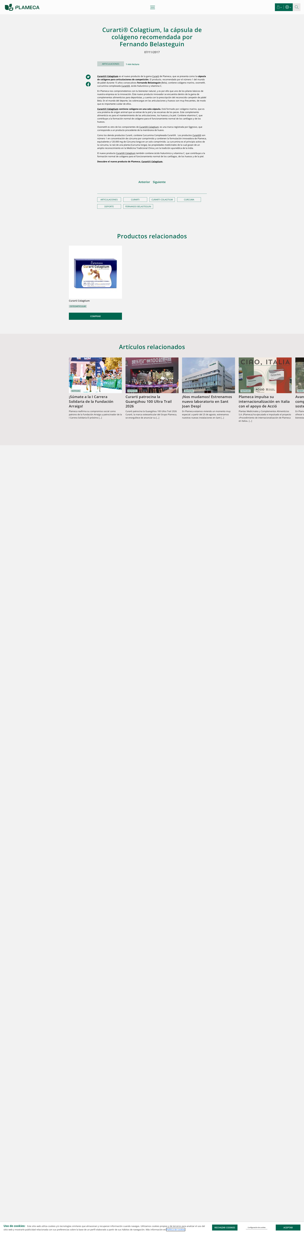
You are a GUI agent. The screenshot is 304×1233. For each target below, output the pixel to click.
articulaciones (109, 199)
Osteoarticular (78, 306)
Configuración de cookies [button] (257, 1227)
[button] (279, 7)
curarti (135, 199)
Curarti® (125, 85)
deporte (109, 206)
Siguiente (159, 182)
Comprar (95, 316)
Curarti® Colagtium (107, 76)
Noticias (76, 391)
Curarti (155, 76)
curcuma (189, 199)
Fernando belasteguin (138, 206)
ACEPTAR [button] (288, 1227)
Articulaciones (110, 63)
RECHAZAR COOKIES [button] (224, 1227)
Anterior (144, 182)
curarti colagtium (162, 199)
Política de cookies (175, 1229)
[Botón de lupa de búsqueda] (296, 7)
